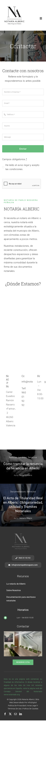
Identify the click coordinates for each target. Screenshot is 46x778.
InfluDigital (32, 702)
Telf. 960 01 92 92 (24, 397)
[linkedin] (20, 714)
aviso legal (23, 165)
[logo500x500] (14, 5)
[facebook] (5, 714)
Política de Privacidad (17, 706)
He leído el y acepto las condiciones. (22, 167)
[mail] (15, 714)
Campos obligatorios (14, 159)
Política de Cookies (30, 709)
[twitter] (10, 714)
